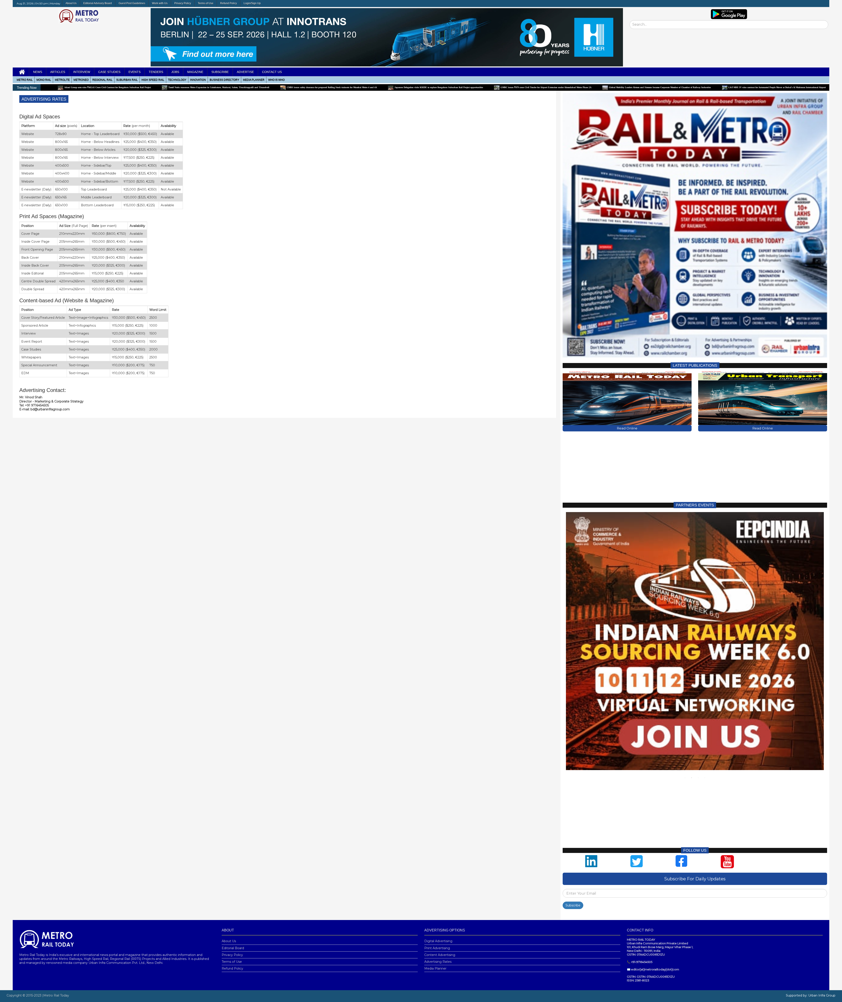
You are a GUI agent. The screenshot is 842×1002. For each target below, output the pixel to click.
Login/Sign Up (252, 3)
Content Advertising (439, 955)
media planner (253, 79)
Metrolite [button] (62, 79)
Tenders (156, 72)
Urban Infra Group (821, 995)
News (37, 72)
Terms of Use (205, 3)
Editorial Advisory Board (97, 3)
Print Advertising (437, 948)
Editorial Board (233, 948)
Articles (57, 72)
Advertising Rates (437, 962)
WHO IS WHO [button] (276, 79)
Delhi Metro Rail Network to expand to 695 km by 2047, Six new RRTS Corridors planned (780, 87)
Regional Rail (102, 79)
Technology (177, 79)
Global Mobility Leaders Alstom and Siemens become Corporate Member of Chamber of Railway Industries (554, 87)
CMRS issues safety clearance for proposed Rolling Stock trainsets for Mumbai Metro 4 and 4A (225, 87)
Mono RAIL (43, 79)
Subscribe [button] (220, 72)
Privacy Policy (182, 3)
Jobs (175, 72)
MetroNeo (81, 79)
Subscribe (572, 905)
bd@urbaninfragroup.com (50, 409)
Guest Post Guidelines (132, 3)
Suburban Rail (127, 79)
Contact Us (272, 72)
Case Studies (109, 72)
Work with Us (160, 3)
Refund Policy (228, 3)
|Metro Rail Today (55, 995)
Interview (81, 72)
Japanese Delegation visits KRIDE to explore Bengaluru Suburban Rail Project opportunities (332, 87)
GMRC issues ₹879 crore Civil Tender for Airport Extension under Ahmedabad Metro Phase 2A (439, 87)
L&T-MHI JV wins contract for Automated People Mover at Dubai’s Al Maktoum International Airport (670, 87)
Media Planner (435, 968)
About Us (71, 3)
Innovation (198, 79)
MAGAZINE (195, 72)
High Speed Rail (152, 79)
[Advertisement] (694, 466)
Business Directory (224, 79)
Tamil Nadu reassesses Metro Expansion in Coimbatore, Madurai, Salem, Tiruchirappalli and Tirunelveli (112, 87)
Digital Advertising (438, 941)
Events (134, 72)
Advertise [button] (245, 72)
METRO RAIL (25, 79)
